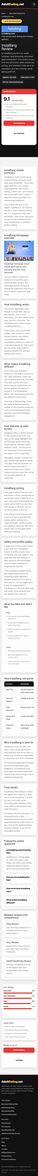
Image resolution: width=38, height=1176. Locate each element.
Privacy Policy (6, 1156)
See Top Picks (19, 133)
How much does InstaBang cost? (18, 889)
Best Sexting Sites (7, 1111)
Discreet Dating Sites (8, 1114)
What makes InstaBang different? (16, 901)
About (3, 1146)
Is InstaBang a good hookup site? (18, 851)
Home (3, 13)
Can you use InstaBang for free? (18, 878)
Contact (4, 1149)
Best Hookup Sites (8, 1107)
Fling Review (12, 924)
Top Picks (19, 1060)
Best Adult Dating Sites (17, 13)
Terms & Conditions (8, 1159)
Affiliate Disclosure (8, 1152)
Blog (3, 1142)
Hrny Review (12, 942)
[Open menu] (34, 4)
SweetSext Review (8, 1130)
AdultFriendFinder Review (18, 961)
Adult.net (12, 4)
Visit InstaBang (19, 123)
